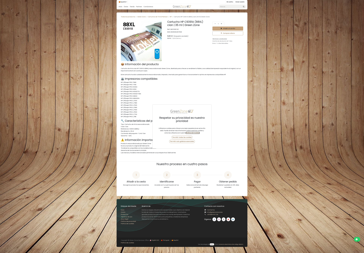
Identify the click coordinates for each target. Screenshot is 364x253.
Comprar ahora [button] (228, 33)
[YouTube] (228, 219)
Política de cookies (127, 242)
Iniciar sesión (240, 2)
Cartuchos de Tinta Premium (158, 17)
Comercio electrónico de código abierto (230, 244)
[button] (182, 137)
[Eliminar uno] (215, 24)
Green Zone (141, 17)
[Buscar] (243, 7)
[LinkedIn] (233, 219)
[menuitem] (120, 7)
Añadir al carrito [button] (229, 28)
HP (171, 17)
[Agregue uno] (222, 24)
